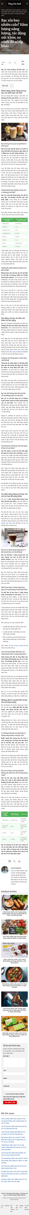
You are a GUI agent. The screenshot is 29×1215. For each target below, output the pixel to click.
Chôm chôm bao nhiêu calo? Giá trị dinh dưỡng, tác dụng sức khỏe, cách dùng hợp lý (14, 961)
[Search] (27, 3)
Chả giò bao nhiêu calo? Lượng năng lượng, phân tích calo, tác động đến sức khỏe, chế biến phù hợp (14, 913)
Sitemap (7, 1205)
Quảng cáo (21, 1206)
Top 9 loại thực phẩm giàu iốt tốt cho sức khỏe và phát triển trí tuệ (14, 1167)
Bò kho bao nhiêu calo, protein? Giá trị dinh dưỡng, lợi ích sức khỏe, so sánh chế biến (14, 985)
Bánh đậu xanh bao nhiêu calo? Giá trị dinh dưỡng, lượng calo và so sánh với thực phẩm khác (14, 1034)
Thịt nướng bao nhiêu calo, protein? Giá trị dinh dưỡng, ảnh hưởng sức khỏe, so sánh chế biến (14, 1161)
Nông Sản (9, 10)
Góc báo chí (17, 1207)
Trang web (6, 1086)
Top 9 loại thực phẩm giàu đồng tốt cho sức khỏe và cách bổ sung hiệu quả (13, 1133)
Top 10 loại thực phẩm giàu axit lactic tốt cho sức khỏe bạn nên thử (13, 1127)
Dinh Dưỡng (17, 10)
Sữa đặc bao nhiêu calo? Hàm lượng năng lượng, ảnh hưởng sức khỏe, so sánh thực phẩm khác (14, 1174)
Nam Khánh (18, 50)
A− (15, 62)
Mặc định (23, 63)
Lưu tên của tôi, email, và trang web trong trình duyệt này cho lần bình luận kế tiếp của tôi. (14, 1096)
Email (5, 1078)
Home (3, 10)
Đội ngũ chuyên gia (12, 1208)
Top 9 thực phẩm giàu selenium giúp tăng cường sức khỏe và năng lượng (14, 937)
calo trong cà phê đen (18, 645)
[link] (9, 861)
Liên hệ (2, 1206)
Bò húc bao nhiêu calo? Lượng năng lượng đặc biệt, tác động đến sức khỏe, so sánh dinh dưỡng (14, 1010)
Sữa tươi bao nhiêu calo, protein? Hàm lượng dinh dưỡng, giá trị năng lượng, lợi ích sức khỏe (14, 1121)
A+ (10, 62)
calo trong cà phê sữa (16, 352)
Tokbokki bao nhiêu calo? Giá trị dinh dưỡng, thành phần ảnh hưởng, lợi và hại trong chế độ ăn (13, 1147)
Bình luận (6, 1056)
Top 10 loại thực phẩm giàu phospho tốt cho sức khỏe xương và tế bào (13, 1154)
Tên (4, 1070)
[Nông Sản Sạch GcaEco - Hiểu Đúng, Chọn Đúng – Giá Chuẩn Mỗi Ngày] (14, 3)
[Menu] (2, 4)
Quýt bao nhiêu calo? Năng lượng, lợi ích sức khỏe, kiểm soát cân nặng (14, 1180)
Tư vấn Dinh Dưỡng (26, 1207)
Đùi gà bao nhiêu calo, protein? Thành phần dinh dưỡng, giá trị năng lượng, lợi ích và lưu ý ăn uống (13, 1140)
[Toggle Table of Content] (10, 86)
